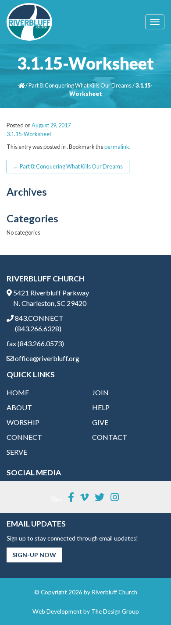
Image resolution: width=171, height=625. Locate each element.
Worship (23, 422)
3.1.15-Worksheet (29, 133)
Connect (24, 437)
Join (100, 392)
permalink (116, 146)
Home (18, 392)
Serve (17, 452)
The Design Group (115, 611)
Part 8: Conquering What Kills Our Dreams (80, 85)
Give (100, 422)
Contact (109, 437)
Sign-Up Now (34, 554)
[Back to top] (146, 600)
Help (101, 407)
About (19, 407)
